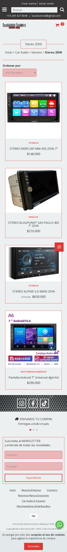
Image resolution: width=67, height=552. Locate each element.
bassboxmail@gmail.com (46, 15)
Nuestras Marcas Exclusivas (33, 495)
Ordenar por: (12, 66)
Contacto (52, 490)
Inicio (8, 52)
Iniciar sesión (46, 3)
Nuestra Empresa (31, 490)
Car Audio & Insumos (33, 500)
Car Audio (21, 52)
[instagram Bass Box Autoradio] (21, 403)
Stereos (36, 52)
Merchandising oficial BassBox (33, 506)
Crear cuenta (28, 3)
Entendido (33, 546)
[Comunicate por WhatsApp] (59, 525)
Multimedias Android (33, 371)
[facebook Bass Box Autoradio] (33, 403)
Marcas (33, 217)
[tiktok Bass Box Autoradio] (44, 403)
